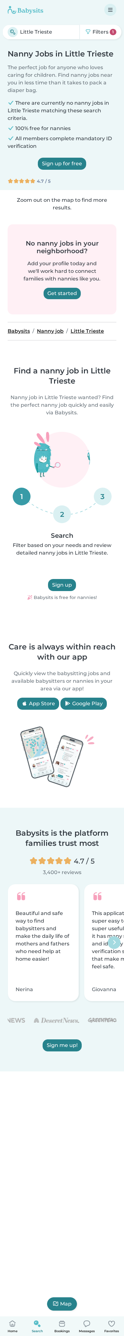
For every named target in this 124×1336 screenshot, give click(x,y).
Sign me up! (62, 1045)
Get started (62, 293)
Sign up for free (62, 164)
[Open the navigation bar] (110, 10)
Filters (102, 32)
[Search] (13, 32)
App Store (41, 704)
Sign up (62, 585)
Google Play (87, 704)
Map (66, 1304)
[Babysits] (25, 10)
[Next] (114, 942)
